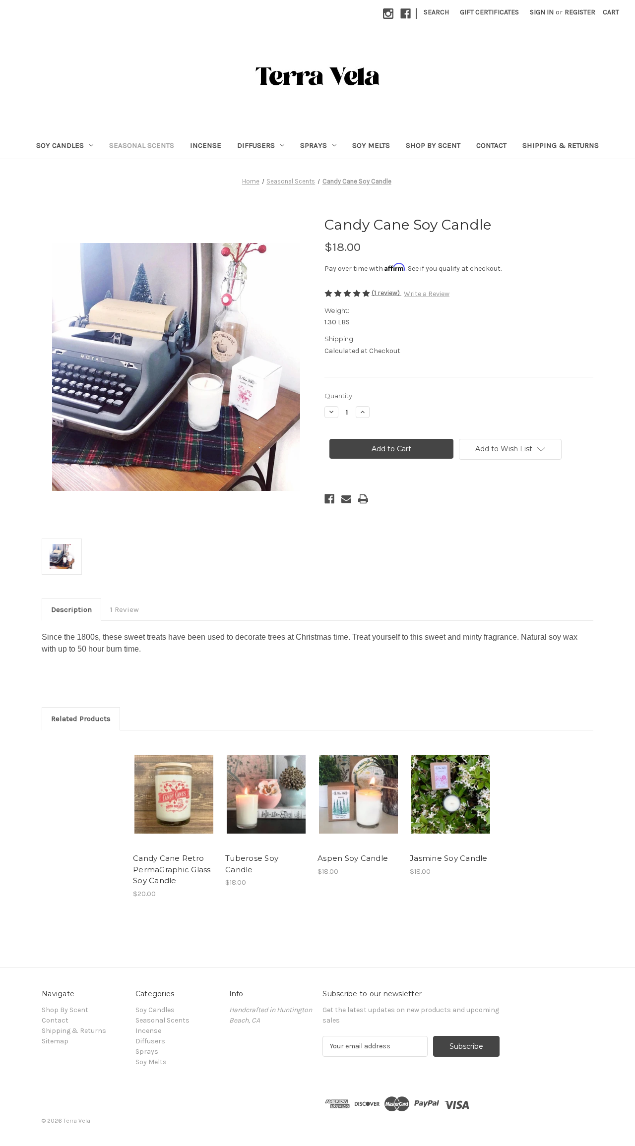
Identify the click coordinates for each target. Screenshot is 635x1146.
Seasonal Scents (141, 145)
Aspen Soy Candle (353, 858)
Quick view (174, 794)
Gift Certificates (489, 12)
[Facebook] (405, 13)
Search (436, 12)
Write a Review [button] (426, 294)
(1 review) (386, 293)
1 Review (124, 609)
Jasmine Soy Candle (449, 858)
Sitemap (55, 1041)
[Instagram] (388, 13)
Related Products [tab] (81, 718)
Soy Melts (371, 145)
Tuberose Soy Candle (251, 863)
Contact (491, 145)
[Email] (346, 499)
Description (71, 609)
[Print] (363, 499)
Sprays (313, 145)
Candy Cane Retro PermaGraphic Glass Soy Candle (172, 869)
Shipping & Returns (560, 145)
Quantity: (339, 396)
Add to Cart (266, 803)
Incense (205, 145)
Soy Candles (60, 145)
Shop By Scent (433, 145)
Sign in (542, 12)
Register (580, 12)
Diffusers (256, 145)
